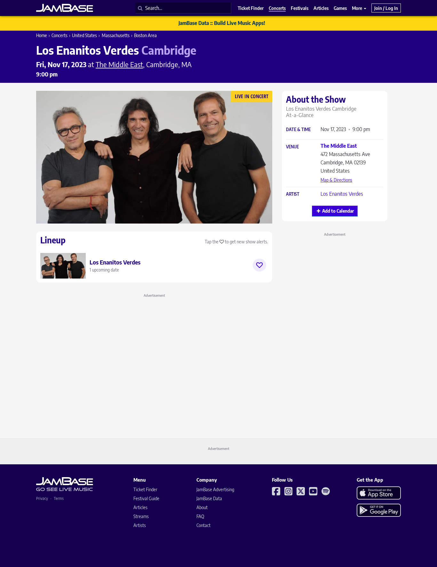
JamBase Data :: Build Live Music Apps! (222, 23)
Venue (292, 147)
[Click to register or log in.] (259, 265)
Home (41, 35)
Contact (203, 525)
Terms (59, 498)
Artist (292, 194)
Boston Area (145, 35)
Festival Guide (146, 498)
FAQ (200, 516)
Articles (140, 507)
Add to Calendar (338, 211)
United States (84, 35)
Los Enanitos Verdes (342, 194)
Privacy (42, 498)
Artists (139, 525)
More (357, 8)
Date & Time (298, 130)
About (202, 507)
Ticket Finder (145, 489)
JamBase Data (209, 498)
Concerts (60, 35)
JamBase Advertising (215, 489)
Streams (141, 516)
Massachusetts (116, 35)
